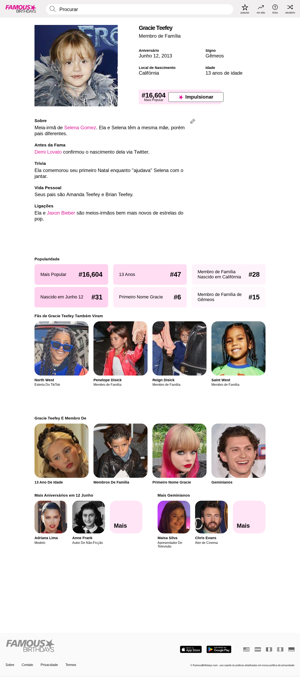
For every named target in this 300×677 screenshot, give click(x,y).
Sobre (10, 665)
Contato (27, 665)
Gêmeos (215, 55)
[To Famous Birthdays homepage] (21, 9)
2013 (166, 55)
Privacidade (49, 665)
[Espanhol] (258, 649)
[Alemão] (291, 649)
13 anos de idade (224, 73)
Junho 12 (149, 55)
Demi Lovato (48, 152)
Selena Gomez (80, 127)
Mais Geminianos (174, 495)
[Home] (77, 646)
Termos (71, 665)
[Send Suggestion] (193, 122)
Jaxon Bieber (61, 213)
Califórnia (149, 73)
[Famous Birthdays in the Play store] (219, 649)
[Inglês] (246, 649)
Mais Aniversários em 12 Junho (63, 495)
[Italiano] (280, 649)
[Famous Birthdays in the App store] (191, 649)
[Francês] (269, 649)
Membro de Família (160, 36)
